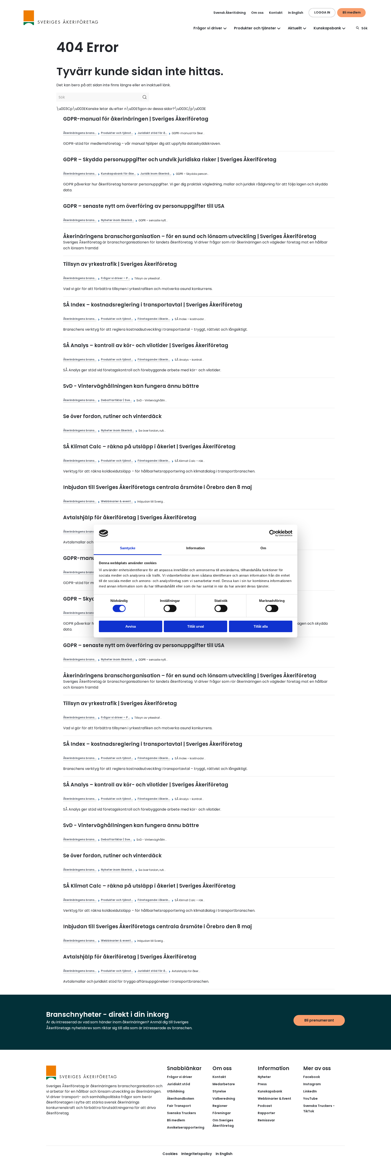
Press (262, 1084)
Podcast (265, 1106)
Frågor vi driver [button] (207, 28)
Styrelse (219, 1091)
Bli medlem (352, 12)
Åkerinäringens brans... (79, 133)
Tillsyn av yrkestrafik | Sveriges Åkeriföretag (120, 264)
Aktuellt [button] (295, 28)
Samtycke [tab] (128, 548)
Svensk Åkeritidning (229, 12)
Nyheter (264, 1077)
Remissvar (266, 1120)
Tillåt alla (261, 626)
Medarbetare (223, 1084)
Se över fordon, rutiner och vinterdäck (112, 416)
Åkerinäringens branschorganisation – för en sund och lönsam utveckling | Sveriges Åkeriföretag (189, 236)
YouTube (310, 1098)
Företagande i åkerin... (154, 319)
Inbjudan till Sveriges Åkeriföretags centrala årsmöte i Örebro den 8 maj (157, 487)
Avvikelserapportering (185, 1127)
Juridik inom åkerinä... (155, 173)
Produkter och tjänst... (117, 133)
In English (295, 12)
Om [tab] (263, 548)
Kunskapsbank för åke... (118, 173)
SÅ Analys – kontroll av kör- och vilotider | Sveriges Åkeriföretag (145, 345)
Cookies (170, 1153)
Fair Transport (179, 1106)
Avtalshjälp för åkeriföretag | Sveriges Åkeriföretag (129, 517)
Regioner (219, 1106)
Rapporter (266, 1113)
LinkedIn (310, 1091)
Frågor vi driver (179, 1077)
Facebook (311, 1077)
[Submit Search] (144, 97)
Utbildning (175, 1091)
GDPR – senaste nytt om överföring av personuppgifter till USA (143, 206)
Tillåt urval (195, 626)
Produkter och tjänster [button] (255, 28)
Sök (364, 28)
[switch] (170, 608)
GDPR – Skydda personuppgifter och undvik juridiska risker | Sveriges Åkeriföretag (170, 159)
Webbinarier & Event (274, 1098)
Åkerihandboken (180, 1098)
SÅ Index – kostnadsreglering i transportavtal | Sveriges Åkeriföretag (152, 304)
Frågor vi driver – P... (115, 278)
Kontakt (276, 12)
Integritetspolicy (196, 1153)
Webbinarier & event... (117, 501)
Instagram (312, 1084)
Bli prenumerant (319, 1020)
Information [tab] (195, 548)
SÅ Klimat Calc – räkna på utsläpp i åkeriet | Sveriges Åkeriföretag (149, 446)
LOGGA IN (322, 12)
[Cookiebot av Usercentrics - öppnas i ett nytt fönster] (272, 533)
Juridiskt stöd (178, 1084)
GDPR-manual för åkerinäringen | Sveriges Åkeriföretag (135, 118)
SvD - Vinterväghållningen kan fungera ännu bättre (131, 386)
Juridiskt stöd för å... (152, 133)
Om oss (257, 12)
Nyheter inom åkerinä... (117, 220)
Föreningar (221, 1113)
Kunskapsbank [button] (327, 28)
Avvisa (130, 626)
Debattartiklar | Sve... (116, 400)
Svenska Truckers (181, 1113)
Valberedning (223, 1098)
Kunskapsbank (270, 1091)
